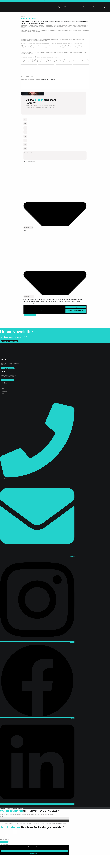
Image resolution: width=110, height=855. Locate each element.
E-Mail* (1, 816)
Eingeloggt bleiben (5, 839)
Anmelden (34, 820)
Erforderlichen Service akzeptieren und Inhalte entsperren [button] (75, 311)
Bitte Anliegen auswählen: (29, 161)
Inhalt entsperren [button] (34, 850)
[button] (35, 7)
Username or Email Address (6, 832)
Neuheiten (23, 16)
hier (35, 79)
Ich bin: (25, 230)
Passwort (2, 836)
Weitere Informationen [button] (34, 853)
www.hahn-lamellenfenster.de (48, 79)
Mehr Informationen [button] (44, 310)
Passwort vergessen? (4, 844)
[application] (77, 7)
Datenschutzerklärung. (28, 303)
